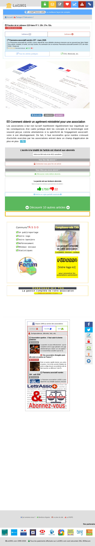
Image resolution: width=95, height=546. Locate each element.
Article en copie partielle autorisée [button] (47, 194)
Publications (28, 17)
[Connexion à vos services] (45, 4)
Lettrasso (25, 34)
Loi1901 (19, 6)
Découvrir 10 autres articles (47, 207)
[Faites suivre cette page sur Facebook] (89, 324)
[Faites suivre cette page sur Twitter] (89, 330)
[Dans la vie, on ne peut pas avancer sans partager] (82, 4)
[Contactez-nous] (59, 4)
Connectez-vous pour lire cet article (48, 164)
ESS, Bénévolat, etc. (71, 54)
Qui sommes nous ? (28, 517)
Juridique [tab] (32, 329)
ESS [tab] (59, 329)
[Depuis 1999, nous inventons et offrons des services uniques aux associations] (74, 4)
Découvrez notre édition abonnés (48, 174)
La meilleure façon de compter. (50, 12)
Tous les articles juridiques (28, 54)
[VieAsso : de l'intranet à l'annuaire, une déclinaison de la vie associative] (89, 4)
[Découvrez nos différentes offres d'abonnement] (67, 4)
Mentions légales (44, 517)
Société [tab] (47, 329)
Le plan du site (58, 517)
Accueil (9, 17)
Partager (18, 17)
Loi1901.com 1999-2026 (16, 541)
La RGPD (69, 517)
